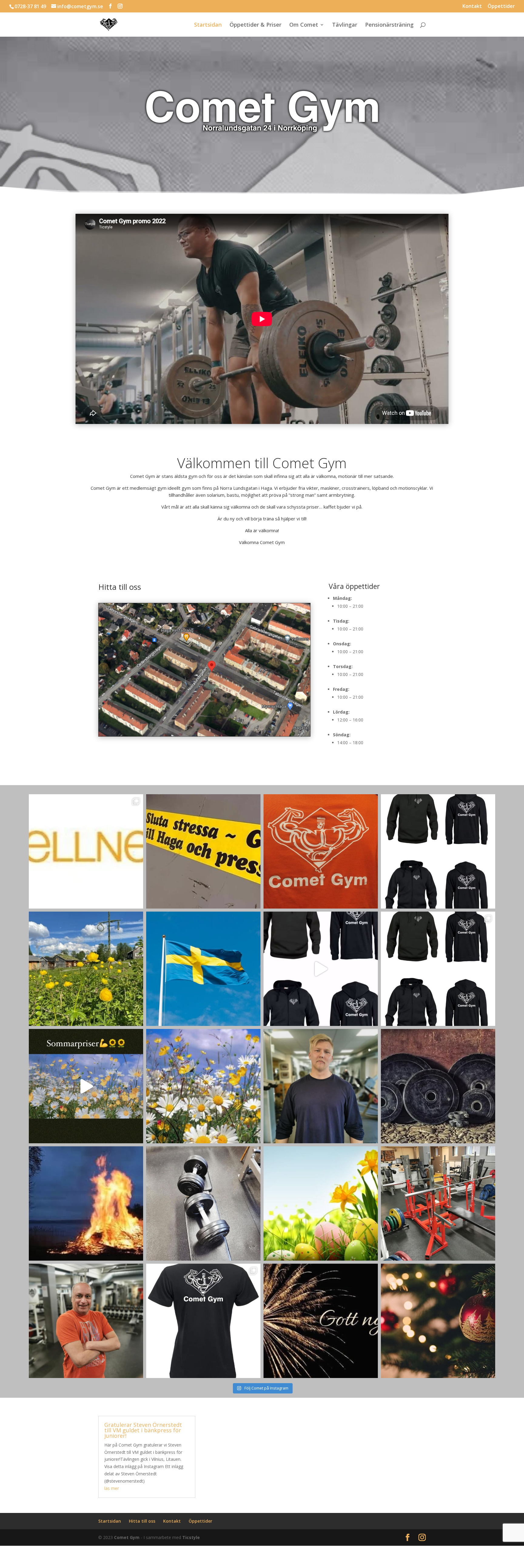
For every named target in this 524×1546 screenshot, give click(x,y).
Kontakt (472, 6)
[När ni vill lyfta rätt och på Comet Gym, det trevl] (438, 1203)
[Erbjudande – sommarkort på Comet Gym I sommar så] (86, 1086)
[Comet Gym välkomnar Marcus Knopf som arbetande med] (86, 1321)
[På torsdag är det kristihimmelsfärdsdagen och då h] (438, 1086)
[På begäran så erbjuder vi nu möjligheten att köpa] (438, 969)
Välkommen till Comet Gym (262, 462)
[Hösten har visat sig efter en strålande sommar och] (321, 851)
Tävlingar (344, 25)
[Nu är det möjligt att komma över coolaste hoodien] (321, 969)
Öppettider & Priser (255, 25)
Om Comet (303, 25)
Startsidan (208, 25)
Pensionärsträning (389, 25)
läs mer (111, 1488)
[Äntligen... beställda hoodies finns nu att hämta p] (438, 851)
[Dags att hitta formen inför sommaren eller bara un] (203, 1203)
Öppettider (501, 6)
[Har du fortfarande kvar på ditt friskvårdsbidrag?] (86, 851)
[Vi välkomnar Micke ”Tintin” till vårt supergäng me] (321, 1086)
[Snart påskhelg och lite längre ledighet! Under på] (321, 1203)
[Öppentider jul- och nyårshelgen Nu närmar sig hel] (438, 1321)
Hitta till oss (142, 1521)
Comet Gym (126, 1537)
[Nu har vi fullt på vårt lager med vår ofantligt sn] (203, 1321)
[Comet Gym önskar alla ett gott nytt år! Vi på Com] (321, 1321)
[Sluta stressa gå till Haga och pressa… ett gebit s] (203, 851)
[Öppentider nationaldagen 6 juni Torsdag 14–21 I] (203, 969)
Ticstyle (191, 1537)
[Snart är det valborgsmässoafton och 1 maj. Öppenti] (86, 1203)
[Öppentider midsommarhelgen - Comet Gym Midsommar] (86, 969)
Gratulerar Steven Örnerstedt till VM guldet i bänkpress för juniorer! (143, 1430)
